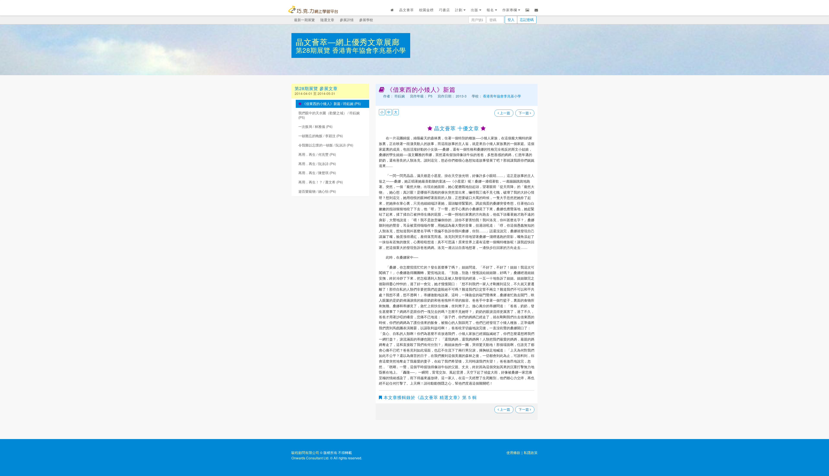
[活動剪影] (527, 10)
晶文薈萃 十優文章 (456, 128)
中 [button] (389, 112)
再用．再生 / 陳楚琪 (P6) (317, 172)
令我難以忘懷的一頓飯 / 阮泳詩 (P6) (325, 145)
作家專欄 (510, 9)
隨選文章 (327, 19)
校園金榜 (426, 9)
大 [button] (395, 112)
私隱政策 (531, 452)
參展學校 (366, 19)
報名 (491, 9)
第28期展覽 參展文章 (316, 88)
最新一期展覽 (304, 19)
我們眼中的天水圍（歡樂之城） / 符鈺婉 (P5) (329, 115)
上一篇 (504, 112)
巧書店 (444, 9)
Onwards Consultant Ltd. (310, 457)
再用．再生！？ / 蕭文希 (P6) (320, 182)
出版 (475, 9)
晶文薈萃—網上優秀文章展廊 (348, 41)
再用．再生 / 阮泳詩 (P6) (317, 163)
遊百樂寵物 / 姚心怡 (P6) (317, 191)
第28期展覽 (314, 50)
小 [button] (382, 112)
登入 (511, 19)
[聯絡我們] (536, 10)
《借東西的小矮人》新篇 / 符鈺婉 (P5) (331, 103)
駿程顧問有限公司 (305, 452)
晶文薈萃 (406, 9)
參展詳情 (347, 19)
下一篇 (524, 112)
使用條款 (513, 452)
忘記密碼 (527, 19)
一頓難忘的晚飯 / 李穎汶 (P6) (320, 135)
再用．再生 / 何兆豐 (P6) (317, 154)
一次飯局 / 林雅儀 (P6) (315, 126)
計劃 (459, 9)
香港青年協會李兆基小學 (369, 50)
